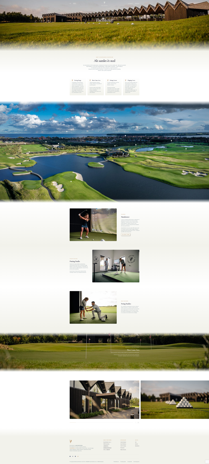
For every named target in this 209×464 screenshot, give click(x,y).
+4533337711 (105, 445)
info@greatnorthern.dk (107, 447)
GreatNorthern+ (72, 448)
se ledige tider (125, 234)
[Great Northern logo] (104, 3)
